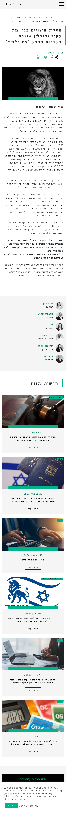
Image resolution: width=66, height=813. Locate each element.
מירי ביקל (47, 303)
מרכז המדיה (50, 17)
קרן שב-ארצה (45, 345)
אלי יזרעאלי (46, 335)
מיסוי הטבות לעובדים (33, 559)
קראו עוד (33, 447)
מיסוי (37, 17)
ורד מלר (48, 324)
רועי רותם (47, 356)
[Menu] (61, 4)
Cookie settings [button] (28, 805)
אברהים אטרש (45, 314)
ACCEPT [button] (11, 805)
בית (62, 17)
